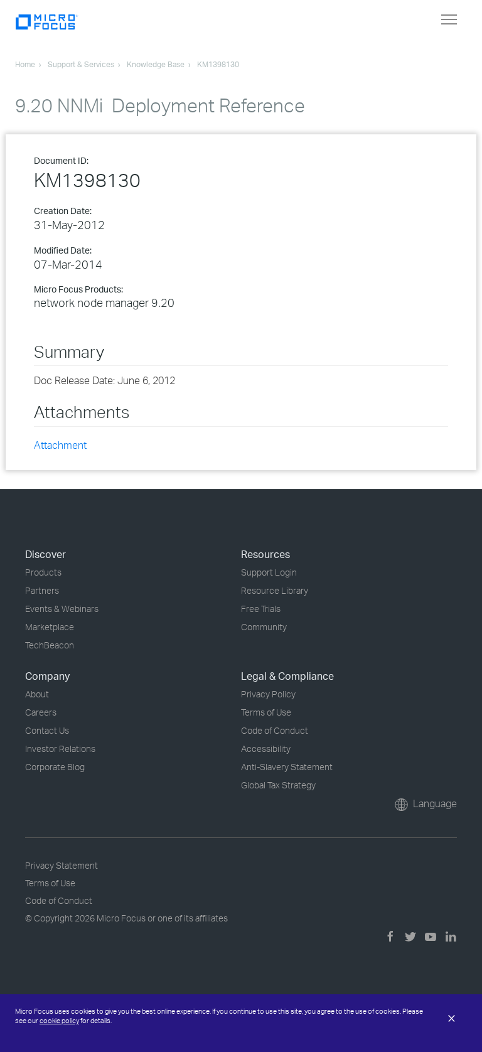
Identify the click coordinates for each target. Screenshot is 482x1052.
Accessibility (266, 748)
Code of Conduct (274, 730)
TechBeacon (49, 645)
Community (264, 626)
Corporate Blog (55, 766)
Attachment (60, 445)
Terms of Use (266, 712)
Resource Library (274, 590)
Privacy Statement (61, 865)
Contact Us (47, 730)
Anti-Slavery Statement (287, 766)
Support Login (269, 572)
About (37, 694)
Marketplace (49, 626)
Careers (40, 712)
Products (43, 572)
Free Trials (261, 608)
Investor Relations (60, 748)
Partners (42, 590)
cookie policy (59, 1020)
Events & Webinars (62, 608)
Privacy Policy (268, 694)
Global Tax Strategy (278, 785)
